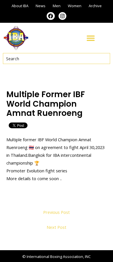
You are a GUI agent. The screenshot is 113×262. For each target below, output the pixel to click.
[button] (90, 37)
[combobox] (56, 58)
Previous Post (56, 212)
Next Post (56, 227)
